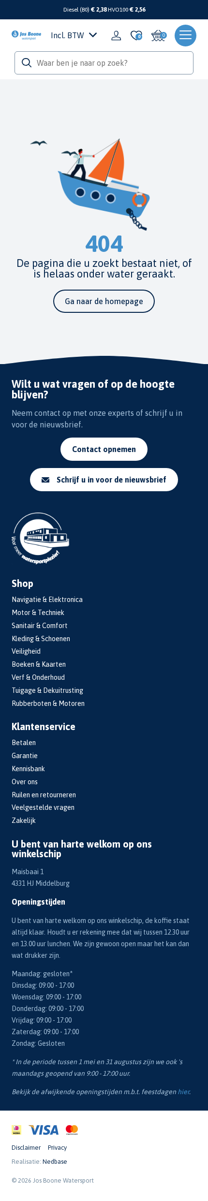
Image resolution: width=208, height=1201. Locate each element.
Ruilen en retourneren (44, 795)
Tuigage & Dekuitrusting (47, 690)
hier (183, 1092)
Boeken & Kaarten (39, 664)
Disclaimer (26, 1147)
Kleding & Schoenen (41, 639)
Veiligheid (26, 651)
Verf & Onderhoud (38, 677)
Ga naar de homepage (104, 301)
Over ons (25, 782)
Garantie (25, 756)
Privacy (57, 1147)
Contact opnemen (104, 449)
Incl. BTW (67, 35)
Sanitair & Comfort (40, 626)
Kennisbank (28, 769)
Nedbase (55, 1161)
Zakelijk (24, 820)
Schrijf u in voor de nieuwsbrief (111, 479)
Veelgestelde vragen (43, 807)
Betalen (24, 743)
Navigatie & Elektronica (47, 599)
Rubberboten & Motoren (48, 703)
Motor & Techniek (38, 612)
